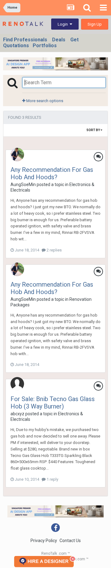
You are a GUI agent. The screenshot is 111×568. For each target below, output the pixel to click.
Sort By (93, 130)
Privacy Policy (44, 540)
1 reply (52, 479)
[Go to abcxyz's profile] (17, 384)
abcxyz (17, 413)
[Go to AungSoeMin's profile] (17, 154)
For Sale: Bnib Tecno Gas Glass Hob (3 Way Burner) (52, 402)
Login (64, 24)
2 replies (54, 250)
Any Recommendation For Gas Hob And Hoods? (51, 173)
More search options (44, 100)
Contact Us (70, 540)
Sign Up (95, 24)
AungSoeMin (23, 184)
